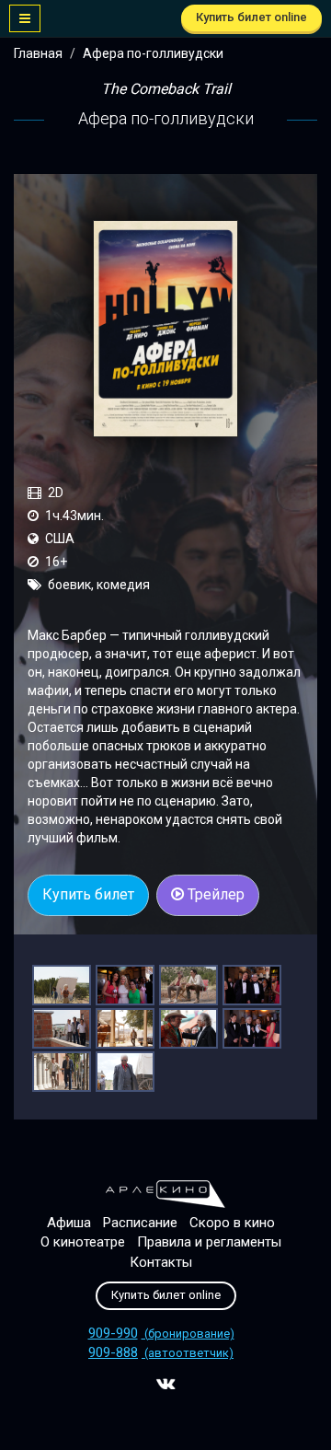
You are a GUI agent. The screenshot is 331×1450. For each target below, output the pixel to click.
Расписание (140, 1222)
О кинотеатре (82, 1242)
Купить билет (88, 894)
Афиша (69, 1222)
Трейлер (214, 894)
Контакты (161, 1262)
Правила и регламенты (209, 1242)
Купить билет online (251, 17)
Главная (38, 53)
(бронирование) (161, 1333)
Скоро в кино (232, 1222)
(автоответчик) (161, 1353)
